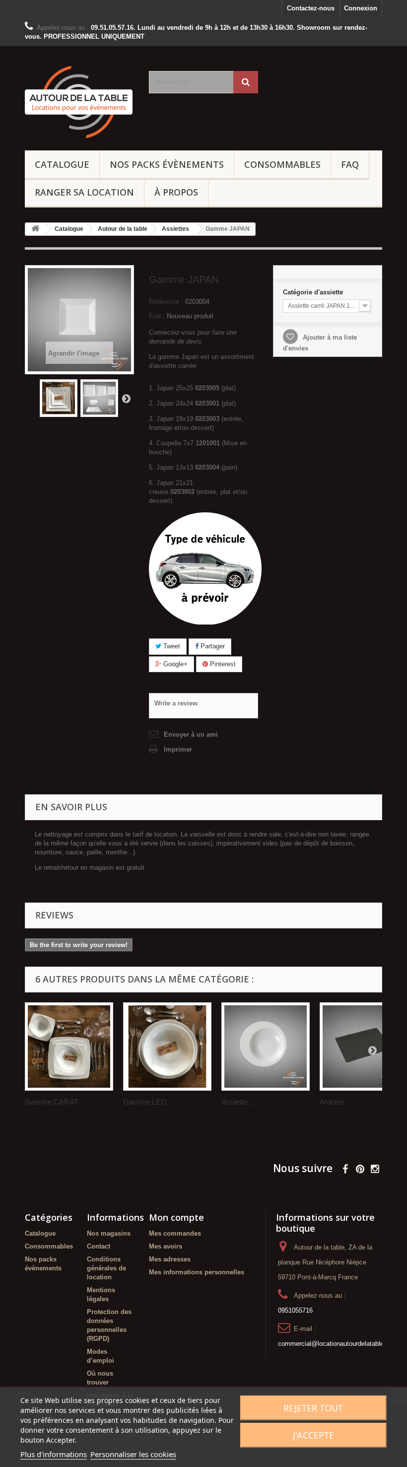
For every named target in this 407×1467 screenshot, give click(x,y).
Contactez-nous (311, 8)
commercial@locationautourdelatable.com (338, 1343)
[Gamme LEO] (167, 1046)
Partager (212, 646)
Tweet (170, 646)
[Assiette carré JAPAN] (58, 398)
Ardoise (332, 1102)
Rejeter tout (313, 1408)
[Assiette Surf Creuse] (265, 1046)
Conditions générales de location (106, 1268)
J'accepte (313, 1435)
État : (157, 316)
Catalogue (62, 164)
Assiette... (237, 1102)
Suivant (126, 398)
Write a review (176, 703)
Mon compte (176, 1217)
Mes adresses (170, 1259)
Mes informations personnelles (196, 1272)
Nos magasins (109, 1233)
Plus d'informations (53, 1454)
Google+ (174, 664)
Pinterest (222, 664)
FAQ (350, 164)
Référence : (166, 301)
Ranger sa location (84, 192)
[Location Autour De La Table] (79, 102)
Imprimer (178, 749)
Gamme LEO (145, 1102)
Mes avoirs (165, 1246)
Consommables (282, 164)
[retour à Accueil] (35, 229)
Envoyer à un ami (191, 734)
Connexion (360, 8)
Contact (98, 1246)
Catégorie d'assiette (314, 292)
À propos (176, 192)
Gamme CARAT (51, 1102)
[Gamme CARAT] (69, 1046)
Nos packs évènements (167, 164)
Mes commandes (175, 1233)
